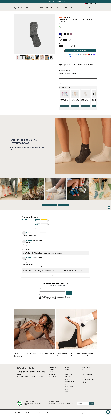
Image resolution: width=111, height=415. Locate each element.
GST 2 (68, 15)
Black (65, 34)
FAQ (82, 369)
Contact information (92, 413)
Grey (68, 34)
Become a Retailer (69, 384)
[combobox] (41, 293)
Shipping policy (82, 413)
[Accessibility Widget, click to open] (109, 207)
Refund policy (59, 413)
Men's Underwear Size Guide (87, 374)
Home (60, 15)
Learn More (60, 358)
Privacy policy (66, 413)
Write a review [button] (75, 219)
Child (52, 7)
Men (47, 7)
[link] (64, 94)
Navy (60, 34)
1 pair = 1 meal (68, 376)
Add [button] (64, 106)
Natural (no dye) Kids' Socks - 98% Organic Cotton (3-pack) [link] (75, 100)
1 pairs (61, 46)
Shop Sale (17, 356)
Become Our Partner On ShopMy (70, 382)
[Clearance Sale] (34, 329)
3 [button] (55, 275)
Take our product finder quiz (88, 379)
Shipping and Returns (53, 371)
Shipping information (63, 80)
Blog (71, 7)
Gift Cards (51, 372)
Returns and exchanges (64, 83)
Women (41, 7)
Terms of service (74, 413)
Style (60, 43)
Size (60, 37)
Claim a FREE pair (68, 374)
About (57, 7)
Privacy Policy (52, 374)
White (63, 34)
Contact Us (51, 369)
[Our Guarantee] (76, 329)
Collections (64, 15)
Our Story (67, 369)
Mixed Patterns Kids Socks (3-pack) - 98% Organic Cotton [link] (64, 100)
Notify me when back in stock (80, 50)
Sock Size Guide (85, 377)
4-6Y (65, 40)
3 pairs (66, 46)
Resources (64, 7)
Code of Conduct (69, 378)
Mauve (71, 34)
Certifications (68, 379)
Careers (67, 391)
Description (61, 62)
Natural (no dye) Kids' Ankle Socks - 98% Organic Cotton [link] (85, 100)
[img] (29, 232)
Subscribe (69, 293)
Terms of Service (52, 376)
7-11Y (70, 40)
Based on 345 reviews (27, 221)
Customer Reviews (69, 386)
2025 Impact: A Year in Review (71, 371)
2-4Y (61, 40)
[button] (62, 17)
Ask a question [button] (84, 219)
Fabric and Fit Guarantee (70, 372)
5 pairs (72, 46)
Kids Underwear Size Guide (87, 376)
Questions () (33, 229)
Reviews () (25, 229)
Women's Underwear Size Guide (87, 372)
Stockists (67, 389)
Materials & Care (63, 76)
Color (62, 32)
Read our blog (68, 388)
